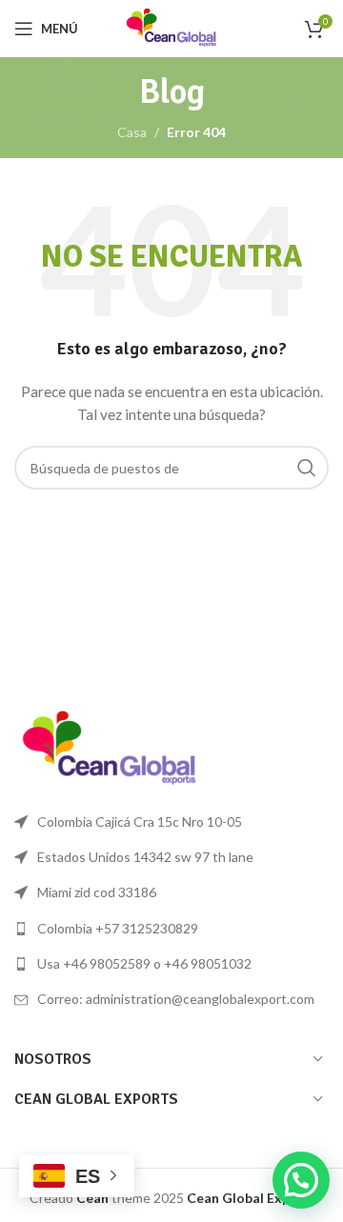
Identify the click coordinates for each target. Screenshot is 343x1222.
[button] (301, 1180)
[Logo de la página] (171, 27)
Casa (132, 132)
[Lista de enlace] (171, 928)
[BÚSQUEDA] (307, 468)
